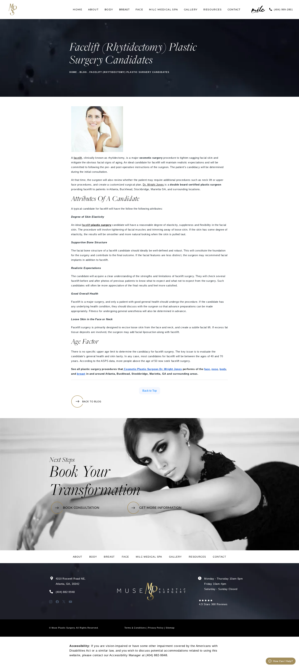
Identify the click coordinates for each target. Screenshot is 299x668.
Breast (109, 557)
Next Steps (62, 460)
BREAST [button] (124, 9)
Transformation (94, 491)
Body (93, 557)
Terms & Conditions (135, 628)
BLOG (83, 72)
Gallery (175, 557)
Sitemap (170, 628)
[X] (63, 601)
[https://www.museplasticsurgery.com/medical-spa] (253, 9)
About (77, 557)
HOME (73, 72)
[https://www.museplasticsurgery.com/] (12, 9)
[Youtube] (70, 601)
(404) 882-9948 (65, 591)
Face (125, 557)
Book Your (79, 473)
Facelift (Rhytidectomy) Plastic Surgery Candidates (129, 72)
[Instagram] (50, 601)
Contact (219, 557)
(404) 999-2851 (283, 9)
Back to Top (149, 390)
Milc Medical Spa (149, 557)
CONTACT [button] (234, 9)
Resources (197, 557)
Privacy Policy (156, 628)
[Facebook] (57, 601)
